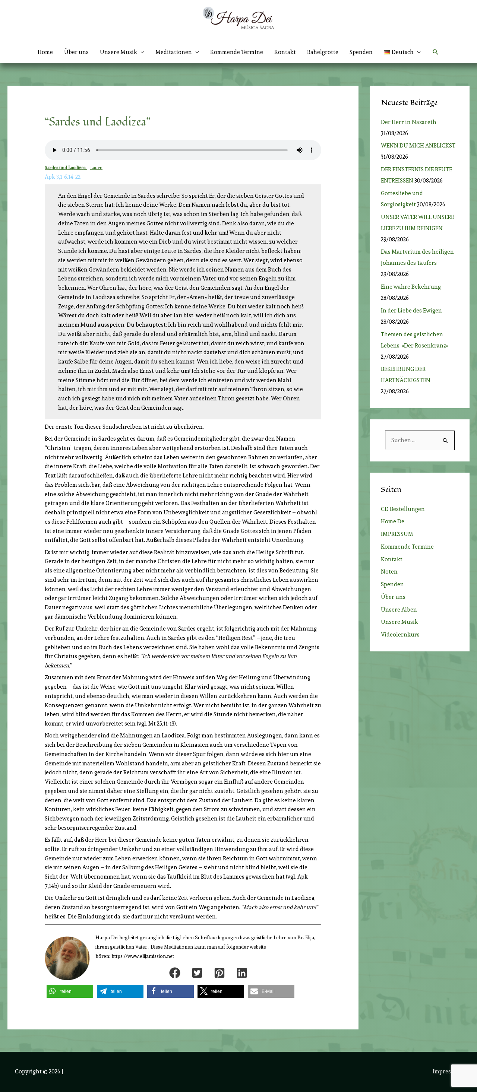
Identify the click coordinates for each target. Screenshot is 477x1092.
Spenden (361, 52)
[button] (402, 52)
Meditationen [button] (173, 52)
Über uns (76, 52)
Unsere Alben (399, 609)
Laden (96, 167)
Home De (392, 521)
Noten (389, 571)
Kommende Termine (236, 52)
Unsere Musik (399, 622)
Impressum (447, 1071)
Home (45, 52)
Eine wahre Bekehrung (411, 286)
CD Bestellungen (403, 509)
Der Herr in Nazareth (408, 122)
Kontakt (285, 52)
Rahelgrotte (322, 52)
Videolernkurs (400, 634)
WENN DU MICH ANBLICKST (418, 145)
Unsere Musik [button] (118, 52)
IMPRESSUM (397, 534)
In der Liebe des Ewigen (411, 310)
